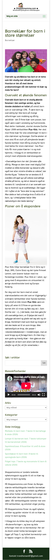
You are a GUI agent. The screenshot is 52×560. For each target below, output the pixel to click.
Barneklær (10, 40)
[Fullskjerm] (43, 394)
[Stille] (39, 394)
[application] (26, 386)
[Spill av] (8, 394)
